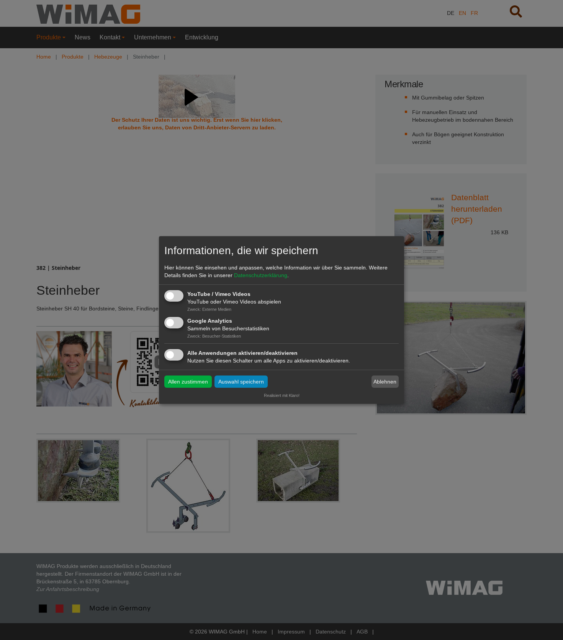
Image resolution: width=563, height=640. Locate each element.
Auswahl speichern (241, 382)
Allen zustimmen (188, 382)
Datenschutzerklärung (260, 275)
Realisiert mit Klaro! (282, 395)
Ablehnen (384, 382)
